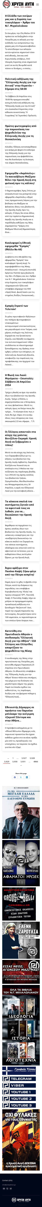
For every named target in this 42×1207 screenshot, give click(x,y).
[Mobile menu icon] (37, 4)
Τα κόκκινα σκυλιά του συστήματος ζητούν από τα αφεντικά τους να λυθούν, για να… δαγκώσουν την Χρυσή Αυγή (19, 510)
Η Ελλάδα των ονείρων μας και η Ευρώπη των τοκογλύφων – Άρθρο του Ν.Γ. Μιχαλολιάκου (20, 20)
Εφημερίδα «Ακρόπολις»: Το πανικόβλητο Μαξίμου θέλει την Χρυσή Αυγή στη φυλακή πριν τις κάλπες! (20, 178)
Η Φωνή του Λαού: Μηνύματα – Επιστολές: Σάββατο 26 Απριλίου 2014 (19, 380)
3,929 (6, 761)
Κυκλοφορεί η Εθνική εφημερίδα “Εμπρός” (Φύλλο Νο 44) (18, 246)
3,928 (32, 758)
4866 (35, 761)
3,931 (23, 761)
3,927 (24, 758)
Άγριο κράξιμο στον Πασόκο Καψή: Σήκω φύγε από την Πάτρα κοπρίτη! (20, 571)
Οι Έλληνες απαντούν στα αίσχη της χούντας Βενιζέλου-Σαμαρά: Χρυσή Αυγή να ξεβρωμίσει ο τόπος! (21, 438)
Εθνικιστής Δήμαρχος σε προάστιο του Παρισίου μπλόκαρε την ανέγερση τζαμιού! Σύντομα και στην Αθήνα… (19, 714)
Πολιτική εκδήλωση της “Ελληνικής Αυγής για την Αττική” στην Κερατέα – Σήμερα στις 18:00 (20, 83)
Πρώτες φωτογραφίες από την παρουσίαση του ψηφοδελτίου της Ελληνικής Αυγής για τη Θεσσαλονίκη (20, 132)
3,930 (14, 761)
